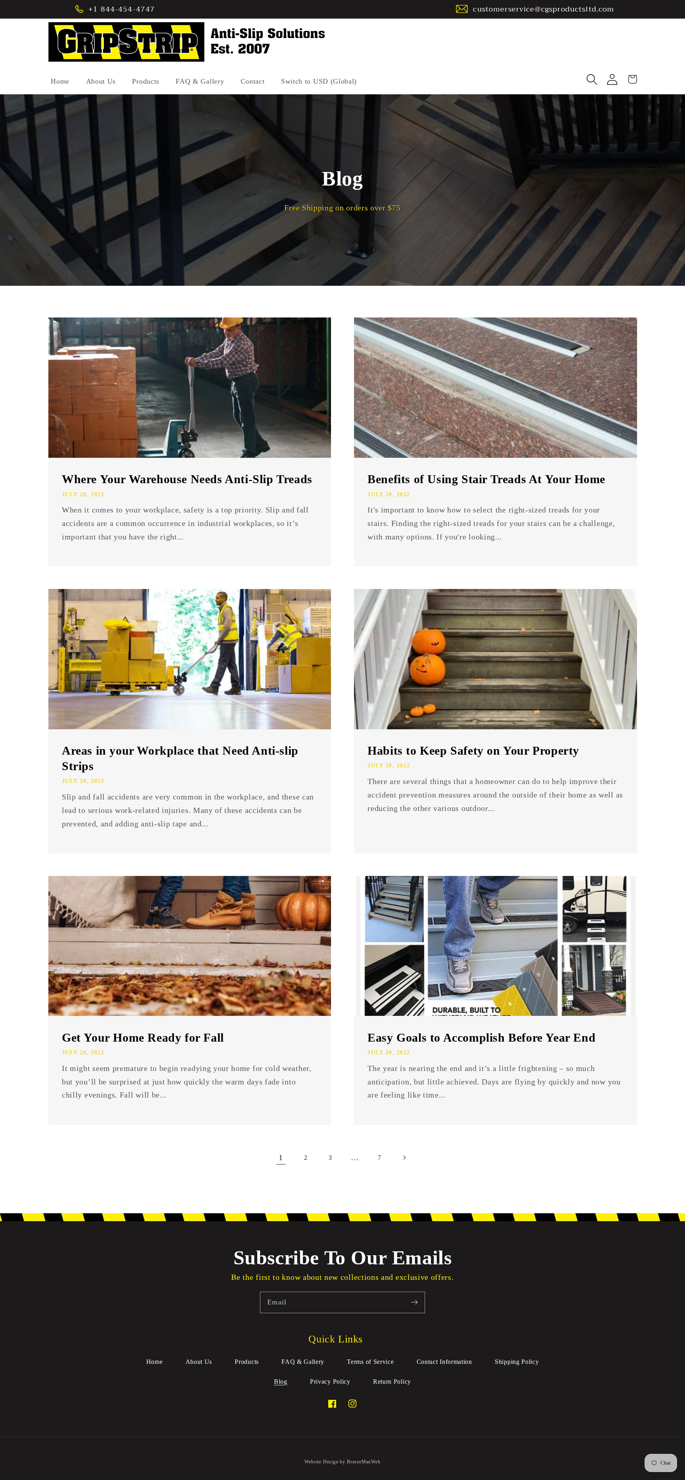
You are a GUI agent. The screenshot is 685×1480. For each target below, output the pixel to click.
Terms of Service (370, 1361)
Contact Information (444, 1361)
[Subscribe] (414, 1302)
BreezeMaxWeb (364, 1461)
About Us (199, 1361)
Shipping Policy (517, 1361)
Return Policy (392, 1381)
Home (154, 1361)
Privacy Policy (330, 1381)
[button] (592, 79)
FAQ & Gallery (302, 1361)
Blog (280, 1381)
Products (247, 1361)
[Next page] (404, 1157)
